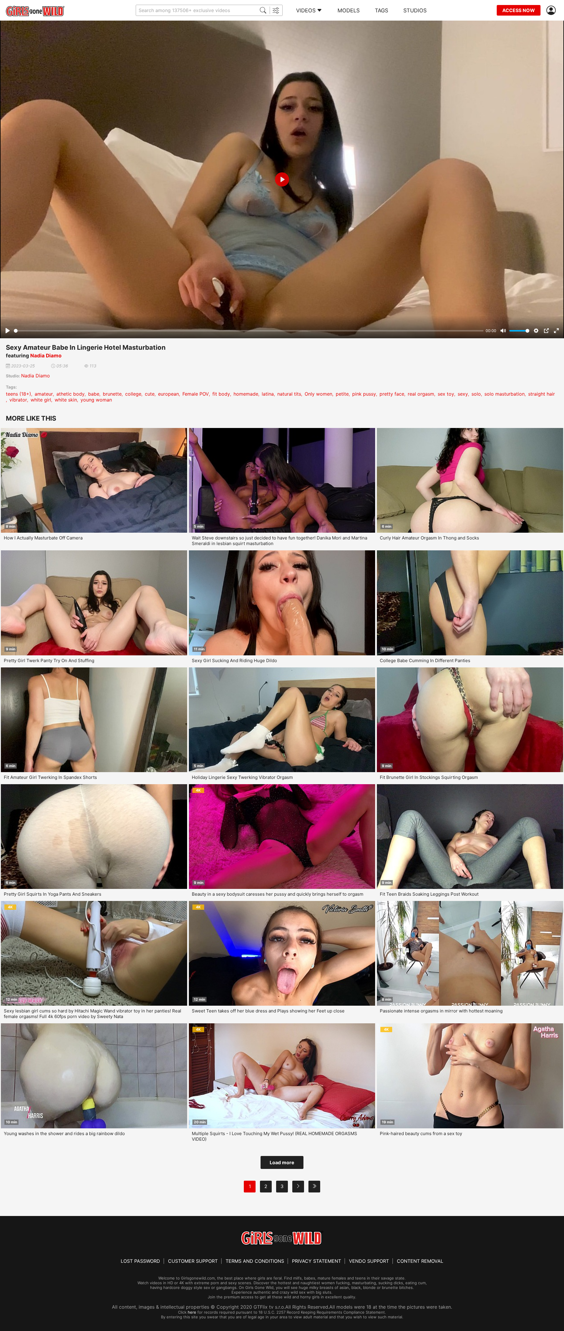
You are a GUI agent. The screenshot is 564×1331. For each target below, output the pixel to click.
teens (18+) (18, 394)
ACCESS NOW (518, 10)
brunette (112, 394)
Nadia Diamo (45, 356)
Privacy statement (316, 1261)
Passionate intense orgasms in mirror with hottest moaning (441, 1011)
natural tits (289, 394)
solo (476, 394)
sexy (463, 394)
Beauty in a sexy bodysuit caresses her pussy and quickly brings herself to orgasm (277, 894)
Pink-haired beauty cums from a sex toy (421, 1133)
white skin (66, 400)
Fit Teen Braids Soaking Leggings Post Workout (429, 894)
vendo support (369, 1261)
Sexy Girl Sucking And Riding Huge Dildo (234, 660)
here (192, 1312)
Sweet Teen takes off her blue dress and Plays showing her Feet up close (268, 1011)
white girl (41, 400)
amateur (44, 394)
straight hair (541, 394)
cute (150, 394)
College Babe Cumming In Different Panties (425, 660)
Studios (415, 10)
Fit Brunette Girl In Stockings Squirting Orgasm (429, 777)
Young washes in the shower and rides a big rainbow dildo (64, 1133)
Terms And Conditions (255, 1261)
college (133, 394)
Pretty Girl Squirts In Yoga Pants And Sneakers (52, 894)
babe (93, 394)
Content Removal (420, 1261)
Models (349, 10)
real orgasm (421, 394)
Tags (381, 10)
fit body (221, 394)
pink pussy (364, 394)
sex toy (446, 394)
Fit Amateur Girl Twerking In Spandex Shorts (50, 777)
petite (342, 394)
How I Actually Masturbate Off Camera (43, 538)
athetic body (70, 394)
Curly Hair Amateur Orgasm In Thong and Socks (429, 538)
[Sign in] (552, 10)
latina (268, 394)
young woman (96, 400)
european (168, 394)
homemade (246, 394)
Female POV (195, 394)
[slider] (249, 331)
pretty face (392, 394)
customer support (193, 1261)
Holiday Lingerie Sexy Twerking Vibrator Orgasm (242, 777)
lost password (140, 1261)
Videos (305, 10)
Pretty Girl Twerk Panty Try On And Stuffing (49, 660)
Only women (318, 394)
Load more (282, 1162)
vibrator (18, 400)
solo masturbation (504, 394)
